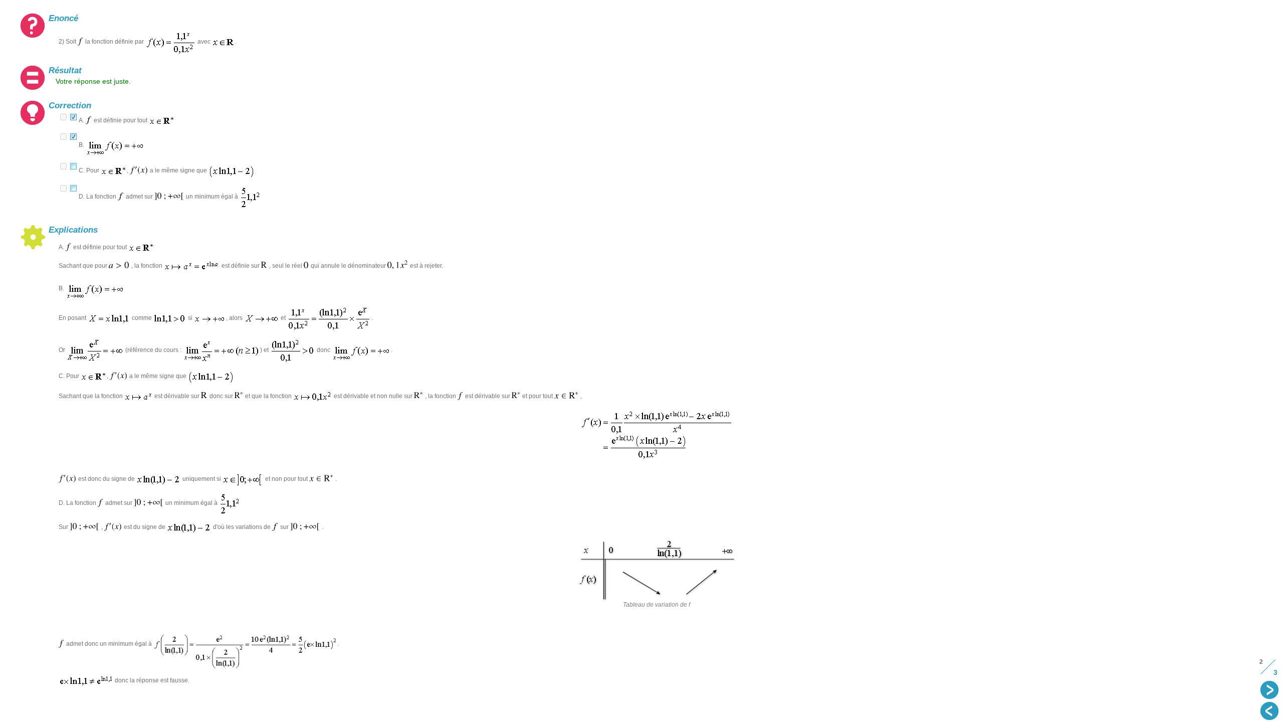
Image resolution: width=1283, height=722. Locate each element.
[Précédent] (1270, 712)
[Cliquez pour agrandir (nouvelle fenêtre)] (245, 643)
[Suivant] (1270, 691)
